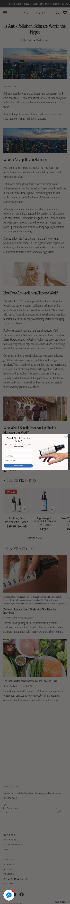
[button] (8, 895)
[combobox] (17, 460)
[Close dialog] (66, 436)
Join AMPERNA (18, 466)
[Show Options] (31, 460)
